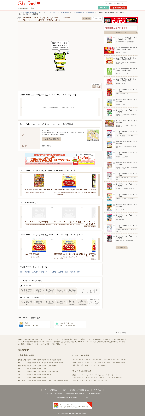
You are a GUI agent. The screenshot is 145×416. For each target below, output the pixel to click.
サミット (75, 380)
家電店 (74, 362)
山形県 (54, 360)
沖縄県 (66, 380)
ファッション (81, 362)
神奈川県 (35, 363)
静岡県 (34, 369)
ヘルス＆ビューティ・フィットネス (95, 365)
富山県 (44, 366)
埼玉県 (41, 363)
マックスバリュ (97, 375)
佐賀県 (34, 380)
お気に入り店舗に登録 (97, 18)
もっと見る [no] (121, 247)
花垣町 (60, 272)
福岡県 (29, 380)
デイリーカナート (102, 380)
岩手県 (39, 360)
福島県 (59, 360)
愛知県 (29, 369)
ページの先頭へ (121, 333)
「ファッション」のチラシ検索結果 (58, 12)
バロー (90, 380)
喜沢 (21, 272)
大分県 (49, 380)
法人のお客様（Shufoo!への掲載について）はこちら (72, 397)
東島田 (27, 272)
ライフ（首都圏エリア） (116, 378)
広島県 (34, 374)
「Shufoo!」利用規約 (50, 390)
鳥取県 (39, 374)
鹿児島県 (60, 380)
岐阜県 (39, 369)
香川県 (34, 377)
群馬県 (61, 363)
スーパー (75, 360)
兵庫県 (34, 371)
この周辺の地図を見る (52, 139)
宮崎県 (54, 380)
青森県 (34, 360)
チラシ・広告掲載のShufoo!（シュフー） (30, 12)
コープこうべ (83, 380)
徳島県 (29, 377)
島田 (47, 272)
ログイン (103, 8)
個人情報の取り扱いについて (75, 394)
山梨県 (29, 366)
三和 (94, 380)
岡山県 (29, 374)
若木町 (53, 272)
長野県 (34, 366)
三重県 (44, 369)
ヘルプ (63, 390)
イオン (116, 375)
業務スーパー (76, 375)
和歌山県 (55, 371)
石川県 (49, 366)
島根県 (44, 374)
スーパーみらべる (107, 375)
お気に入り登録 (52, 207)
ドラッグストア (107, 360)
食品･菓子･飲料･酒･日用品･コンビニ (90, 360)
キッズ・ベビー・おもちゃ (95, 362)
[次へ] (99, 107)
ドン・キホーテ (86, 375)
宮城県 (44, 360)
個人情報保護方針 (94, 394)
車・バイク (107, 362)
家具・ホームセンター (119, 360)
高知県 (44, 377)
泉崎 (78, 272)
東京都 (29, 363)
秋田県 (49, 360)
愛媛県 (39, 377)
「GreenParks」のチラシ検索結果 (83, 12)
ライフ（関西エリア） (101, 378)
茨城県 (51, 363)
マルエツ (90, 378)
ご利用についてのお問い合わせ (79, 390)
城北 (42, 272)
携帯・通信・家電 (77, 365)
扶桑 (66, 272)
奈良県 (49, 371)
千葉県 (46, 363)
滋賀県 (44, 371)
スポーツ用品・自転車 (118, 362)
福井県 (54, 366)
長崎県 (39, 380)
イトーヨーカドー (77, 378)
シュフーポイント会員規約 (53, 394)
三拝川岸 (35, 272)
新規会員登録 (118, 8)
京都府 (39, 371)
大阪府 (29, 371)
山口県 (49, 374)
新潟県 (39, 366)
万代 (85, 378)
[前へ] (21, 107)
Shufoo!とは (97, 390)
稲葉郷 (72, 272)
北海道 (29, 360)
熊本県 (44, 380)
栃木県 (56, 363)
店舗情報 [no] (86, 18)
